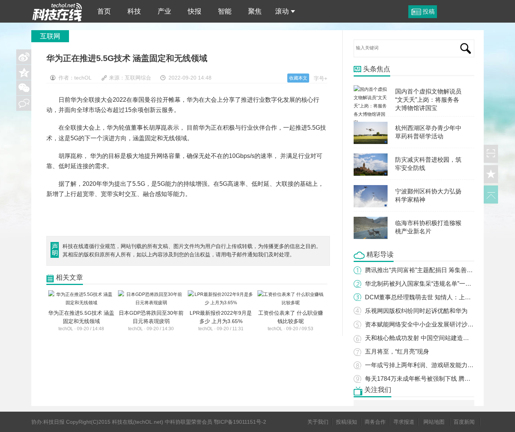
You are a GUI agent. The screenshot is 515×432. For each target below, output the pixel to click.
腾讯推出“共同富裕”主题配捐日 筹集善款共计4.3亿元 (435, 270)
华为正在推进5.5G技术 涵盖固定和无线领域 (57, 11)
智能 (224, 11)
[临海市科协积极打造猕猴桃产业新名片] (371, 221)
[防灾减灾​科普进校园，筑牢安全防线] (371, 157)
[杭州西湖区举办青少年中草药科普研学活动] (371, 126)
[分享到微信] (23, 87)
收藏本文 (298, 78)
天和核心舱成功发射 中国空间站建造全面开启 (426, 338)
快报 (194, 11)
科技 (134, 11)
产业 (164, 11)
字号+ (320, 78)
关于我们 (317, 422)
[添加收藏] (491, 174)
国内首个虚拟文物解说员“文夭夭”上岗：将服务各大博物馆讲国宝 (428, 99)
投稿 (429, 11)
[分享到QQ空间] (23, 72)
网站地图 (433, 422)
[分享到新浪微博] (23, 56)
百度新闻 (464, 422)
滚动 (282, 11)
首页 (104, 11)
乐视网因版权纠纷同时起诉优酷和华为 (416, 311)
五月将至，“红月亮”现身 (397, 351)
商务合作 (375, 422)
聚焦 (255, 11)
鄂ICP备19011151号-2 (240, 422)
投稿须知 (346, 422)
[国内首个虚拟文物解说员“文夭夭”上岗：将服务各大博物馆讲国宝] (371, 89)
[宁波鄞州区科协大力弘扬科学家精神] (371, 189)
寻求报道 (403, 422)
